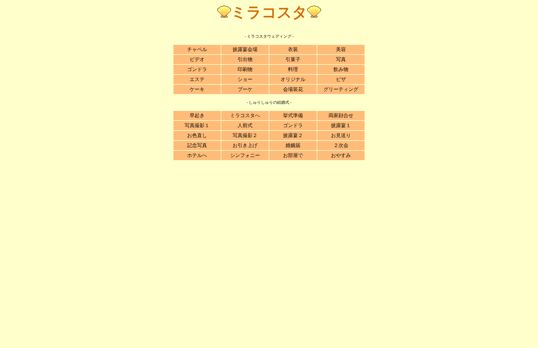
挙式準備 (293, 115)
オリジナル (293, 79)
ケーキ (197, 89)
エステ (197, 79)
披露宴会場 (245, 49)
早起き (197, 115)
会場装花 (293, 89)
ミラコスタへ (245, 115)
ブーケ (245, 89)
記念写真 (197, 145)
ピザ (341, 79)
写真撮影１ (197, 125)
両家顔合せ (340, 115)
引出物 (245, 59)
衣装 (293, 49)
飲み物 (340, 69)
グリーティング (340, 89)
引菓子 (293, 59)
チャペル (197, 49)
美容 (341, 49)
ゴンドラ (197, 69)
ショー (245, 79)
